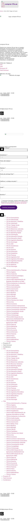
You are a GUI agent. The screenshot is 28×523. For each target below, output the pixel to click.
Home (1, 11)
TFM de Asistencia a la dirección (15, 283)
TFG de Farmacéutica (12, 217)
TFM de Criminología (12, 315)
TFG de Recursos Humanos (14, 231)
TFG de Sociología (11, 242)
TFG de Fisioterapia (12, 234)
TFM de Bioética (11, 292)
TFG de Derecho (11, 249)
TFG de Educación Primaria (14, 236)
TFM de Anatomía (11, 274)
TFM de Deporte (11, 324)
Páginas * (3, 168)
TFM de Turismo (11, 341)
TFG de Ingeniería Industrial (14, 261)
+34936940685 (4, 94)
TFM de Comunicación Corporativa (16, 307)
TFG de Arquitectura (12, 246)
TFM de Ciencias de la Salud (14, 300)
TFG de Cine (10, 247)
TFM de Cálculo (10, 296)
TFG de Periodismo (12, 227)
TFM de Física (10, 335)
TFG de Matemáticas (12, 262)
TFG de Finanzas (11, 255)
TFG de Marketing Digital (13, 232)
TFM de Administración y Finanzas (16, 270)
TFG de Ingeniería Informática (15, 259)
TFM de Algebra (11, 272)
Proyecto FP (6, 343)
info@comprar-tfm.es (6, 109)
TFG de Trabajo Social (12, 225)
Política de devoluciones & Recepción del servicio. (14, 203)
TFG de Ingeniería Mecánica (14, 240)
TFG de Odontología (12, 219)
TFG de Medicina (11, 264)
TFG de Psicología (11, 266)
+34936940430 (4, 120)
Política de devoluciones (7, 58)
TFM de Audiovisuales (12, 285)
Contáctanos (7, 347)
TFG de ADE (9, 244)
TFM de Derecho (11, 328)
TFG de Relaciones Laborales (14, 229)
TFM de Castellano (11, 298)
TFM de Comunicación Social (14, 311)
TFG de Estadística (11, 253)
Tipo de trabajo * (5, 148)
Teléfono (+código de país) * (8, 181)
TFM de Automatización (13, 287)
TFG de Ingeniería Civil (13, 257)
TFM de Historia (11, 337)
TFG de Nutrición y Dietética (14, 221)
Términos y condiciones (7, 60)
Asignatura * (3, 155)
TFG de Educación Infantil (13, 238)
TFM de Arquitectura (12, 277)
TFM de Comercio (11, 304)
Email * (2, 187)
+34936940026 (4, 95)
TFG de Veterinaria (11, 223)
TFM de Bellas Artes (12, 290)
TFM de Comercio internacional (15, 305)
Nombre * (3, 194)
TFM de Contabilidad (12, 313)
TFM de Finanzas (11, 334)
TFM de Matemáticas (12, 339)
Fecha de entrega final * (7, 174)
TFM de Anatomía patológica (14, 275)
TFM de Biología (11, 294)
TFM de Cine (10, 302)
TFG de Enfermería (11, 251)
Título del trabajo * (5, 161)
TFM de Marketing (11, 326)
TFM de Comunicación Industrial (15, 309)
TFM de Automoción (12, 289)
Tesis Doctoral (7, 345)
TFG (4, 216)
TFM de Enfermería (11, 332)
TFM (4, 268)
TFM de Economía (11, 330)
